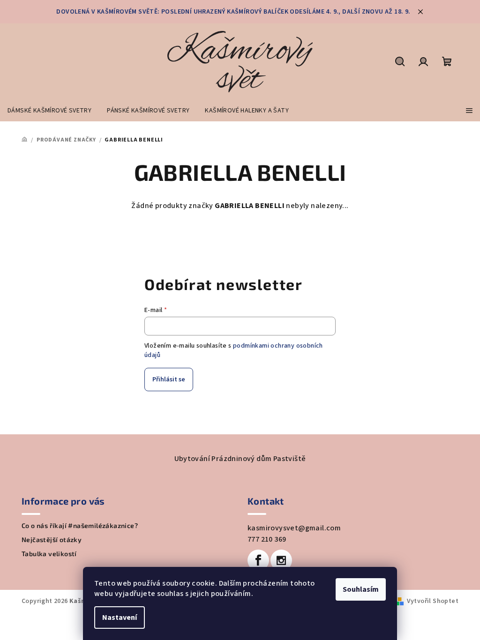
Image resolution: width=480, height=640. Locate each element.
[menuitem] (49, 110)
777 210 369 (267, 539)
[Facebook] (258, 560)
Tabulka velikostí (49, 554)
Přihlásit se (168, 379)
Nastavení (119, 617)
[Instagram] (281, 560)
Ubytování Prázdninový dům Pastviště (240, 459)
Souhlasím (361, 589)
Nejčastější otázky (52, 539)
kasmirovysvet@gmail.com (294, 528)
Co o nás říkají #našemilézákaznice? (80, 525)
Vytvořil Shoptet (432, 601)
